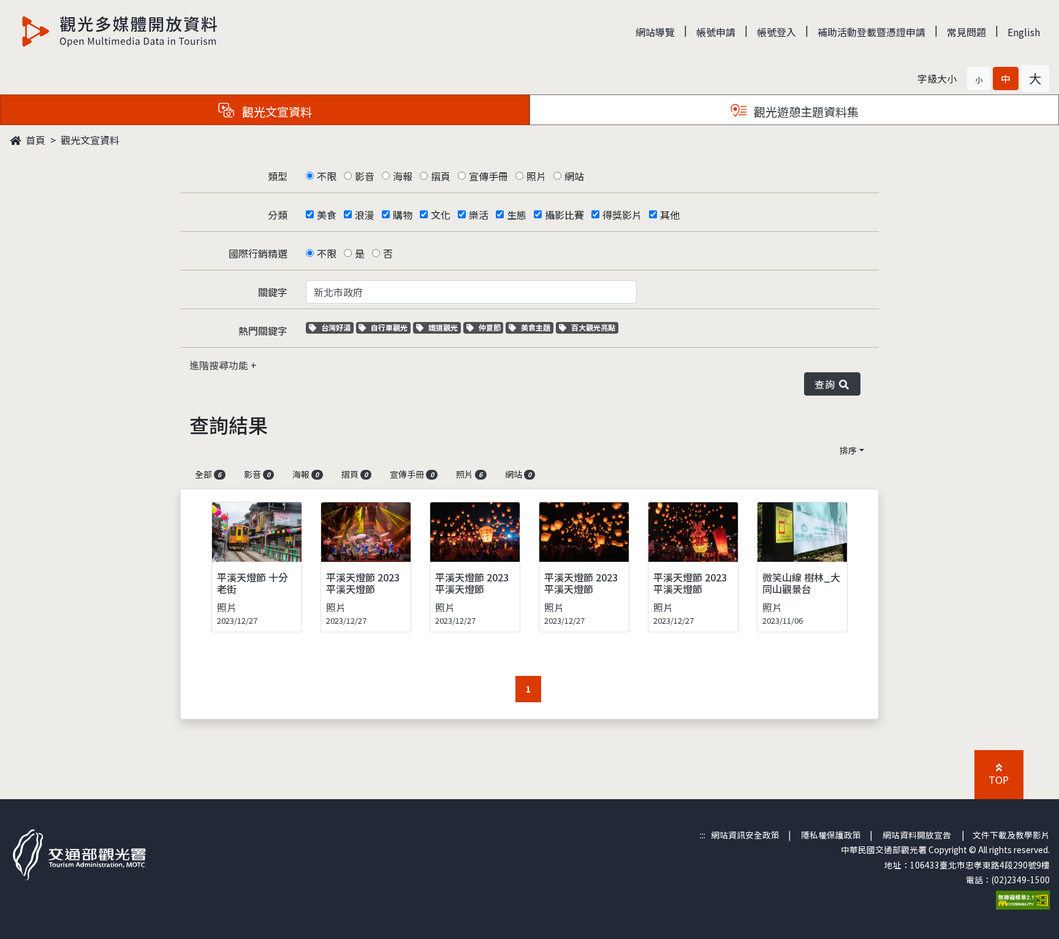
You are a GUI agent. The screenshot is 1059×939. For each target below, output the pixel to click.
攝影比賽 (564, 214)
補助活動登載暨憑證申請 (871, 32)
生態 (516, 214)
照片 (536, 176)
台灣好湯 (337, 327)
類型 (277, 176)
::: (702, 835)
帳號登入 (776, 32)
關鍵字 (272, 292)
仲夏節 (491, 327)
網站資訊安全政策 (745, 835)
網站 (574, 176)
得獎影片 (622, 214)
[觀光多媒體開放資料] (120, 31)
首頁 (34, 139)
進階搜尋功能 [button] (220, 365)
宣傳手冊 (488, 176)
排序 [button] (848, 450)
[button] (978, 78)
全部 (208, 474)
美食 (326, 214)
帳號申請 (715, 32)
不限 (326, 176)
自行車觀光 (389, 327)
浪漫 (364, 214)
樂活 (478, 214)
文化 (440, 214)
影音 (364, 176)
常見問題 (966, 32)
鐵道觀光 (444, 327)
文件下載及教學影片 (1011, 835)
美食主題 (536, 327)
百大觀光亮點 (593, 327)
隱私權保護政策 (831, 835)
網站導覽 (655, 32)
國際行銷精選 (258, 253)
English (1024, 32)
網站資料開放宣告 (916, 835)
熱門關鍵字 (262, 330)
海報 (402, 176)
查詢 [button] (827, 384)
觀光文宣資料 (90, 139)
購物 (402, 214)
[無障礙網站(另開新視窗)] (1023, 899)
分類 (277, 214)
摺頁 (440, 176)
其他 (670, 214)
